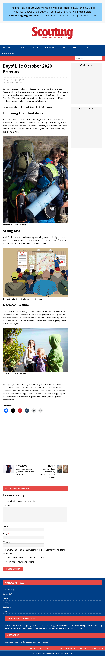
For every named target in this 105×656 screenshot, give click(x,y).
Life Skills (74, 48)
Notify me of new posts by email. (20, 562)
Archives (83, 648)
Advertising (71, 648)
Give (60, 648)
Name (6, 526)
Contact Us (31, 648)
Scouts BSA (7, 594)
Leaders (21, 48)
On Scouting (8, 53)
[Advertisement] (35, 439)
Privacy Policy (97, 648)
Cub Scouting (8, 589)
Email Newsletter (47, 648)
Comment (7, 505)
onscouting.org (29, 628)
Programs (6, 48)
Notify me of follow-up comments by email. (25, 557)
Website (6, 542)
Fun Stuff (89, 48)
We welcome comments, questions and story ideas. (26, 642)
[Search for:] (88, 58)
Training (35, 48)
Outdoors (50, 48)
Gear (63, 48)
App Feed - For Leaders (16, 82)
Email (5, 534)
